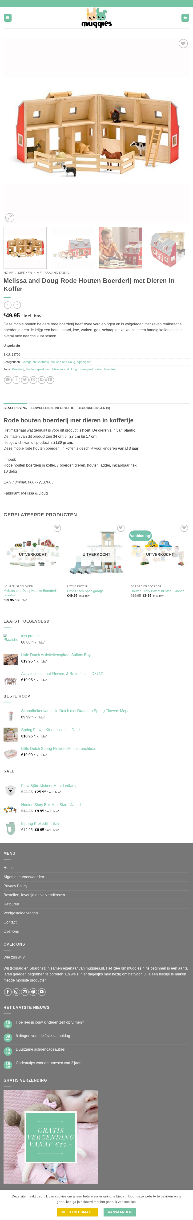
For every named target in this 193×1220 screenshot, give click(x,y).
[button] (8, 18)
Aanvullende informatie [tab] (52, 408)
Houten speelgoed (38, 369)
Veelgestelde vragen (21, 913)
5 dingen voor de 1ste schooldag (43, 1036)
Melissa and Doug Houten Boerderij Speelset (30, 593)
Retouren (11, 904)
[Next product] (7, 305)
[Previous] (13, 130)
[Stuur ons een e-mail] (25, 992)
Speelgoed (84, 362)
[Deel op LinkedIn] (50, 380)
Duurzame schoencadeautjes (40, 1049)
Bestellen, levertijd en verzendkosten (34, 895)
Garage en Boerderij (35, 362)
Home (8, 273)
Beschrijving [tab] (15, 408)
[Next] (180, 130)
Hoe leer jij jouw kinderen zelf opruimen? (50, 1022)
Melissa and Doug (53, 273)
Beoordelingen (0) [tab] (94, 408)
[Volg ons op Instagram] (16, 992)
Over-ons (11, 931)
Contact (10, 922)
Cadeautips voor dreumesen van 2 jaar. (48, 1063)
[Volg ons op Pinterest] (33, 992)
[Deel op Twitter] (25, 380)
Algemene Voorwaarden (24, 877)
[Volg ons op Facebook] (8, 992)
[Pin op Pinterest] (42, 380)
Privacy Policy (15, 886)
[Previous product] (17, 305)
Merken (25, 273)
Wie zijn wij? (14, 957)
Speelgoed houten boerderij (97, 369)
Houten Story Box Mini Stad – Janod (158, 591)
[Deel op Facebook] (16, 380)
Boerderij (18, 369)
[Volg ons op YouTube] (42, 992)
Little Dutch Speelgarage (85, 591)
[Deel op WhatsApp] (8, 380)
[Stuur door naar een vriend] (33, 380)
